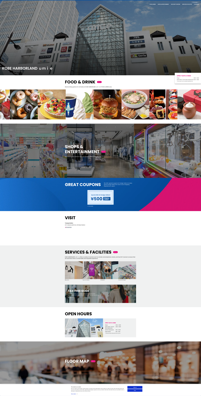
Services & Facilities (187, 4)
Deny (135, 390)
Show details (73, 393)
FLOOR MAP (196, 4)
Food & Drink (153, 4)
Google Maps (68, 227)
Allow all (134, 387)
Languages (196, 2)
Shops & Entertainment (163, 4)
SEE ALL (99, 82)
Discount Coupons (175, 4)
